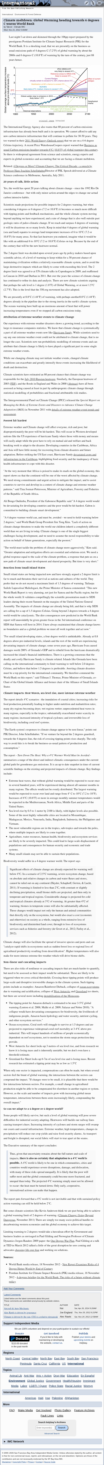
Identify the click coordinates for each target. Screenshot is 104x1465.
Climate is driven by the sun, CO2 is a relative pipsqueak (31, 1316)
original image (46, 121)
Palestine (57, 1398)
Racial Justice (73, 1385)
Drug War (59, 1375)
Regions (8, 1352)
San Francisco (89, 1358)
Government (53, 1380)
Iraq (47, 1398)
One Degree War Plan (62, 1241)
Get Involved (43, 1410)
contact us (57, 1343)
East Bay (59, 1358)
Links (60, 1415)
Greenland (81, 991)
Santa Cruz (40, 1363)
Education (73, 1375)
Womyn (88, 1385)
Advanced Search (52, 1434)
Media (14, 1385)
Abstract (72, 383)
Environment (17, 1380)
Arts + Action (44, 1375)
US (64, 1363)
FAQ (12, 1410)
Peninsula (26, 1363)
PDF (13, 383)
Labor (23, 1385)
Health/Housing (72, 1380)
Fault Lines (47, 1415)
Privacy (31, 1462)
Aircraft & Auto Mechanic (16, 1308)
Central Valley (30, 1358)
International (7, 14)
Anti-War (29, 1375)
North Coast (12, 1358)
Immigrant (89, 1380)
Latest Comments (12, 1295)
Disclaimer (6, 1462)
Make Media (25, 1410)
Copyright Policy (19, 1462)
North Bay (46, 1358)
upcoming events (82, 1340)
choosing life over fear (27, 1250)
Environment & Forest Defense (28, 14)
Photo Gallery (63, 1410)
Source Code (49, 1462)
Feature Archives (84, 1410)
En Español (87, 1375)
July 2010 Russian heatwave (40, 379)
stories (85, 1337)
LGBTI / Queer (38, 1385)
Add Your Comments (14, 1288)
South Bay (73, 1358)
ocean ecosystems (89, 986)
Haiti (40, 1398)
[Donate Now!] (19, 1339)
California (54, 1363)
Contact (39, 1462)
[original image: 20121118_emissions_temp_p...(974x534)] (52, 92)
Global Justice (35, 1380)
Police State (56, 1385)
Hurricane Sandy (62, 332)
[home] (25, 3)
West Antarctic (62, 991)
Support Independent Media (21, 1323)
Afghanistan (72, 1398)
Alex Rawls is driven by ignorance (20, 1312)
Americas (30, 1398)
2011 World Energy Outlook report (44, 140)
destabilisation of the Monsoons (61, 996)
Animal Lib (15, 1375)
